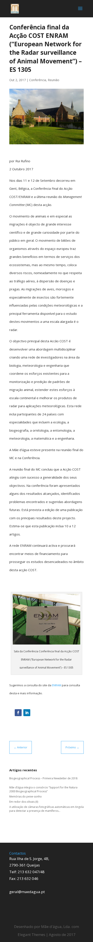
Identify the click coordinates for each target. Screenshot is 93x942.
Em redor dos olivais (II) (23, 802)
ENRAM (57, 685)
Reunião (53, 80)
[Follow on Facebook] (18, 712)
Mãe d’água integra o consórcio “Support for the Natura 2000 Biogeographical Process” (43, 789)
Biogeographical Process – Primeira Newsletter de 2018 (43, 778)
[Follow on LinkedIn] (26, 712)
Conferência (37, 80)
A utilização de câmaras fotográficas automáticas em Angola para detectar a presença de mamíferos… (46, 809)
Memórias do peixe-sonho (25, 796)
